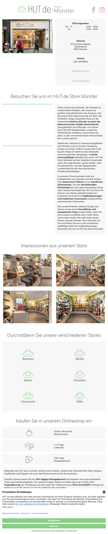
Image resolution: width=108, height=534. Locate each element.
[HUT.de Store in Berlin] (79, 354)
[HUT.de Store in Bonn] (28, 376)
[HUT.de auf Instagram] (102, 9)
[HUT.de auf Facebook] (94, 9)
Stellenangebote (80, 70)
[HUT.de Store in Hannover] (28, 397)
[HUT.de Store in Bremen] (28, 354)
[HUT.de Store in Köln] (79, 397)
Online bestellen (80, 80)
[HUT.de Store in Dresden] (79, 376)
